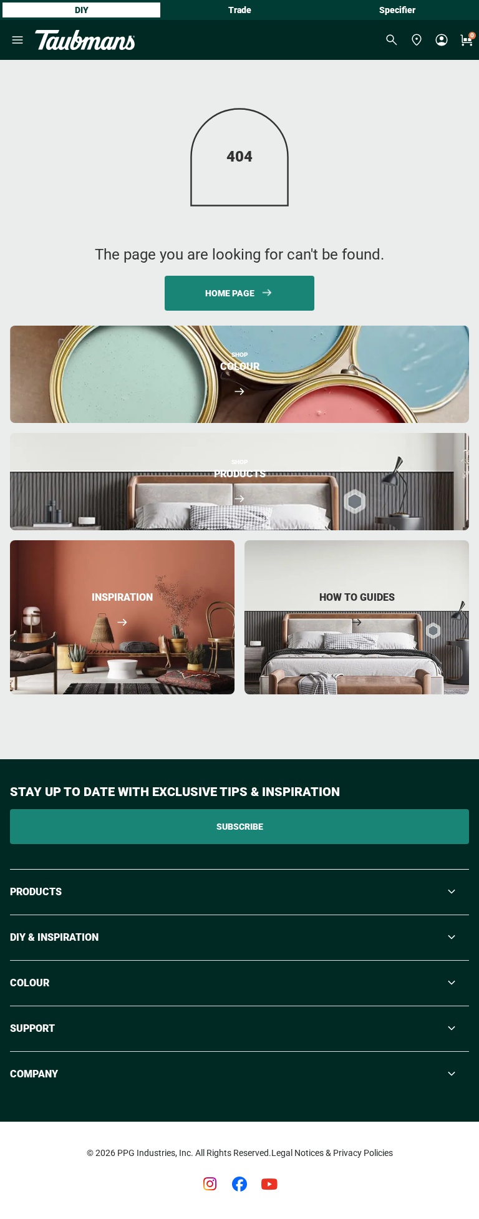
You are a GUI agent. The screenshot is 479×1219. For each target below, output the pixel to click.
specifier (397, 10)
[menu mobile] (17, 40)
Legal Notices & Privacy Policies (332, 1153)
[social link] (210, 1184)
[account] (441, 39)
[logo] (85, 40)
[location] (416, 39)
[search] (391, 39)
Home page (229, 293)
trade (239, 10)
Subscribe (239, 827)
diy (82, 10)
